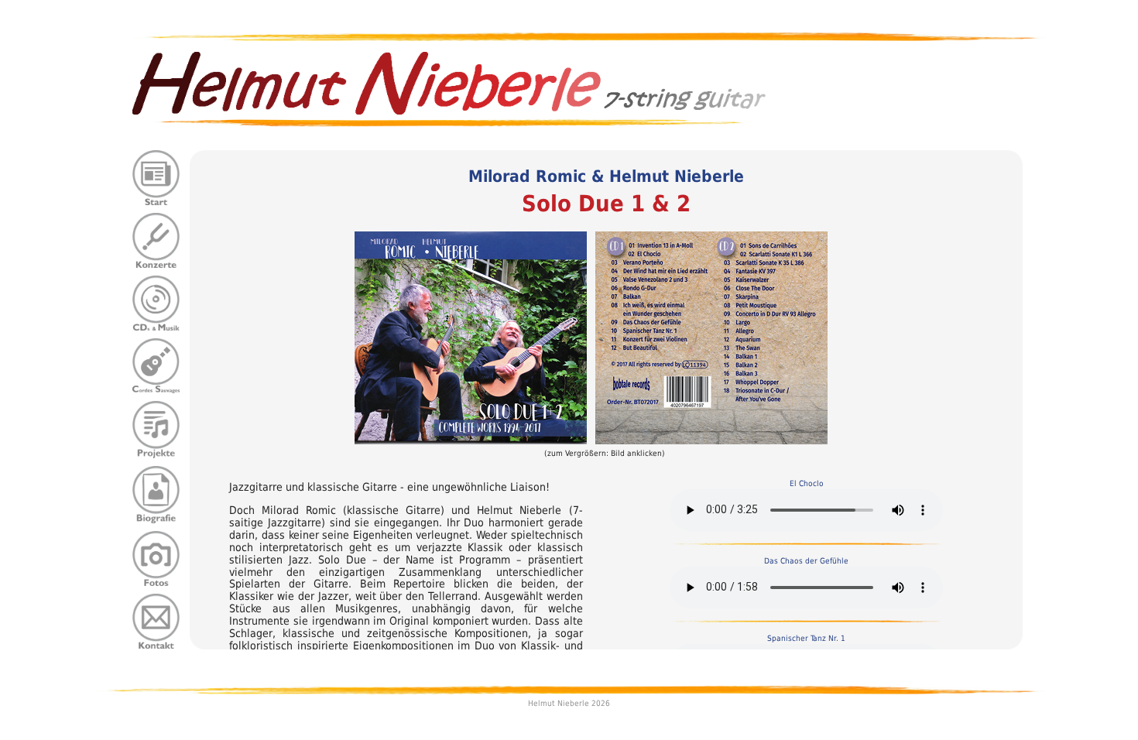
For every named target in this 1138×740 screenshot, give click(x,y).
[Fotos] (156, 557)
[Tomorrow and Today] (471, 337)
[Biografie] (156, 493)
